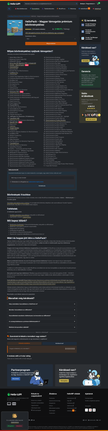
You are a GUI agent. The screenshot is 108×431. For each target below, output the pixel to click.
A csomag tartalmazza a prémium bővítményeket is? (24, 321)
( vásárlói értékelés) (38, 29)
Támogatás (86, 60)
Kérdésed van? (60, 343)
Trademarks (52, 413)
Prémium (16, 16)
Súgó (68, 400)
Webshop (73, 8)
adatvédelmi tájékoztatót (36, 182)
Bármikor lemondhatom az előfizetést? (20, 310)
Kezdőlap (11, 16)
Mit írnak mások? (91, 119)
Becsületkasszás (22, 8)
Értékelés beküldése (24, 343)
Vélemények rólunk (35, 408)
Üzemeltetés (35, 8)
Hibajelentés (52, 403)
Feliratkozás (42, 185)
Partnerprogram (89, 398)
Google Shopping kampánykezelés (90, 24)
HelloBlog (70, 410)
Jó (72, 349)
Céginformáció (34, 405)
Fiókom (51, 405)
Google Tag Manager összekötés (91, 38)
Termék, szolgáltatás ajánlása (92, 400)
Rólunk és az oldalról (36, 400)
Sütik (99, 420)
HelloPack (98, 8)
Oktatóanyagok (71, 408)
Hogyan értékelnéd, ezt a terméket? (20, 348)
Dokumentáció (70, 398)
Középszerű (68, 349)
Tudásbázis (70, 403)
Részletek (16, 379)
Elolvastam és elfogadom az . (28, 182)
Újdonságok (52, 410)
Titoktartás (52, 398)
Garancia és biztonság (54, 400)
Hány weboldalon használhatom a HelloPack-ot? (23, 304)
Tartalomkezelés (49, 8)
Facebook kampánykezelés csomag (90, 31)
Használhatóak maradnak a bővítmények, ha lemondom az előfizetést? (30, 315)
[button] (88, 4)
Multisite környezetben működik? (19, 327)
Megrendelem (51, 43)
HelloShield (85, 8)
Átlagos (70, 349)
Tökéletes (74, 349)
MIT (14, 398)
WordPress (62, 8)
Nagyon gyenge (66, 349)
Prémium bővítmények (24, 16)
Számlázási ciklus (30, 36)
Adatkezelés (92, 420)
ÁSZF (85, 420)
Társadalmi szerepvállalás (37, 403)
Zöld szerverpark (36, 410)
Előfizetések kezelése (54, 408)
